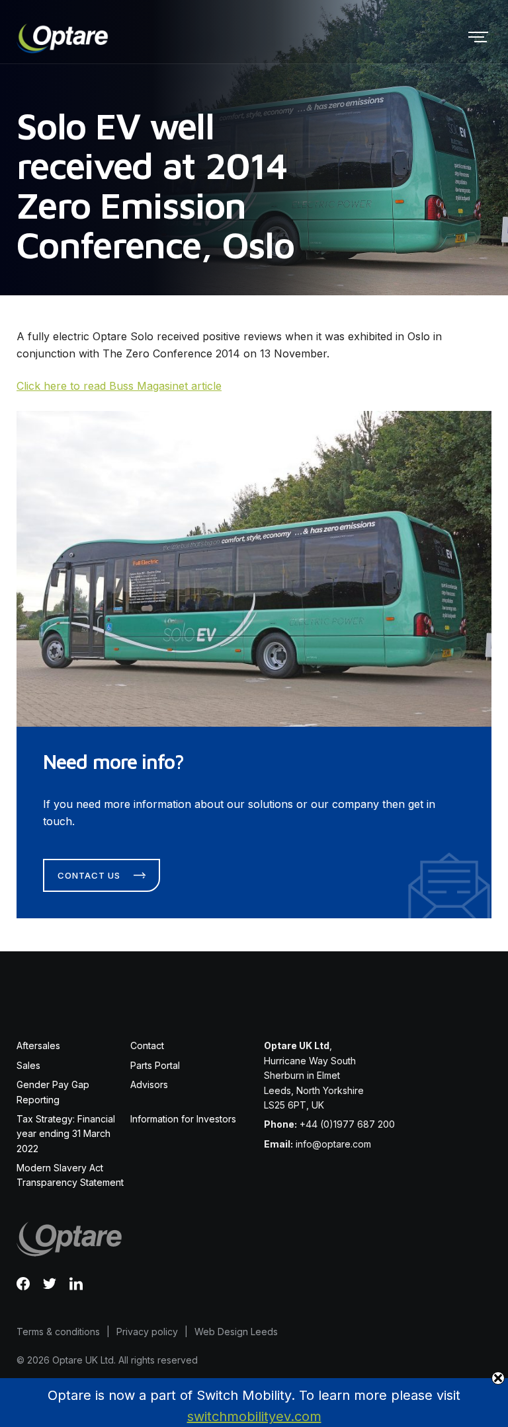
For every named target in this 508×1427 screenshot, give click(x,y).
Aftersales (38, 1045)
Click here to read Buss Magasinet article (119, 385)
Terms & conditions (58, 1331)
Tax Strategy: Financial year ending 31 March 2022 (66, 1133)
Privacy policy (147, 1331)
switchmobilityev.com (254, 1416)
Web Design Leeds (236, 1331)
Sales (28, 1065)
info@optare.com (333, 1144)
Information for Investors (183, 1118)
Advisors (149, 1084)
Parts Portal (155, 1065)
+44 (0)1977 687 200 (347, 1124)
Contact (147, 1045)
